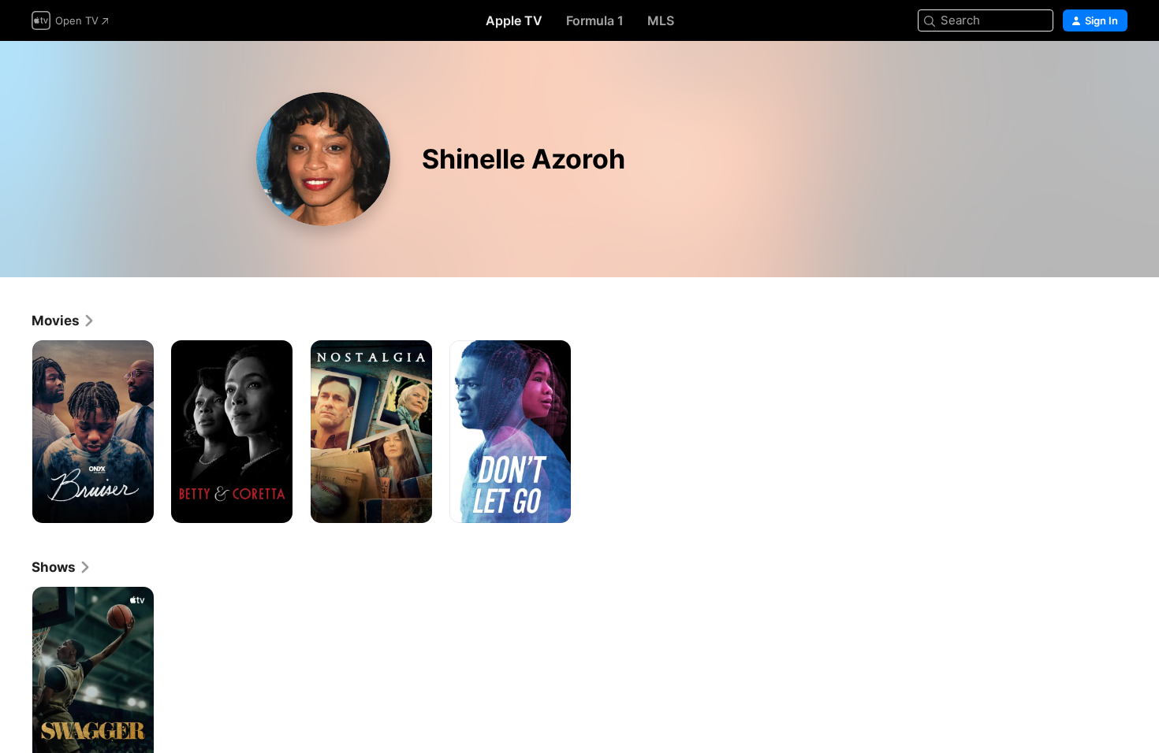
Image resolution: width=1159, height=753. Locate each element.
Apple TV (514, 20)
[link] (63, 320)
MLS (660, 20)
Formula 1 (595, 20)
